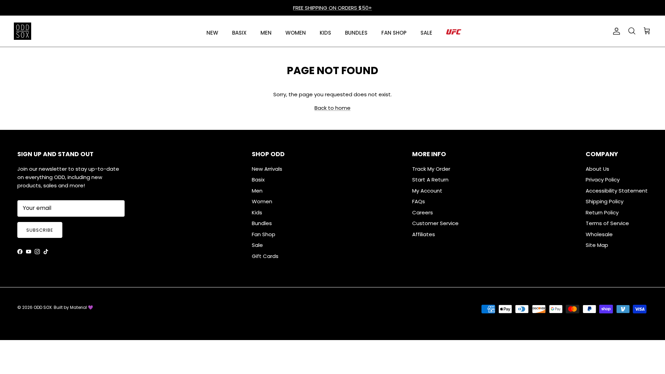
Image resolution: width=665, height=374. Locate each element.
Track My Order (431, 168)
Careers (422, 212)
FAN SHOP (394, 32)
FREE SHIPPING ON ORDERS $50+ (332, 7)
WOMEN (295, 32)
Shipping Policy (604, 201)
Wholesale (599, 234)
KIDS (325, 32)
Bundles (262, 223)
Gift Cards (265, 256)
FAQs (418, 201)
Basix (258, 179)
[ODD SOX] (22, 31)
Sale (257, 245)
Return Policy (602, 212)
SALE (426, 32)
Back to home (332, 108)
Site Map (597, 245)
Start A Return (430, 179)
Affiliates (423, 234)
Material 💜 (81, 307)
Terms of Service (607, 223)
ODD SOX (43, 307)
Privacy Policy (603, 179)
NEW (212, 32)
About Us (597, 168)
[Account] (615, 31)
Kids (257, 212)
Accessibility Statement (617, 190)
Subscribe (39, 230)
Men (257, 190)
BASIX (239, 32)
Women (262, 201)
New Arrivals (267, 168)
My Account (427, 190)
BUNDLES (356, 32)
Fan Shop (263, 234)
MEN (266, 32)
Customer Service (435, 223)
